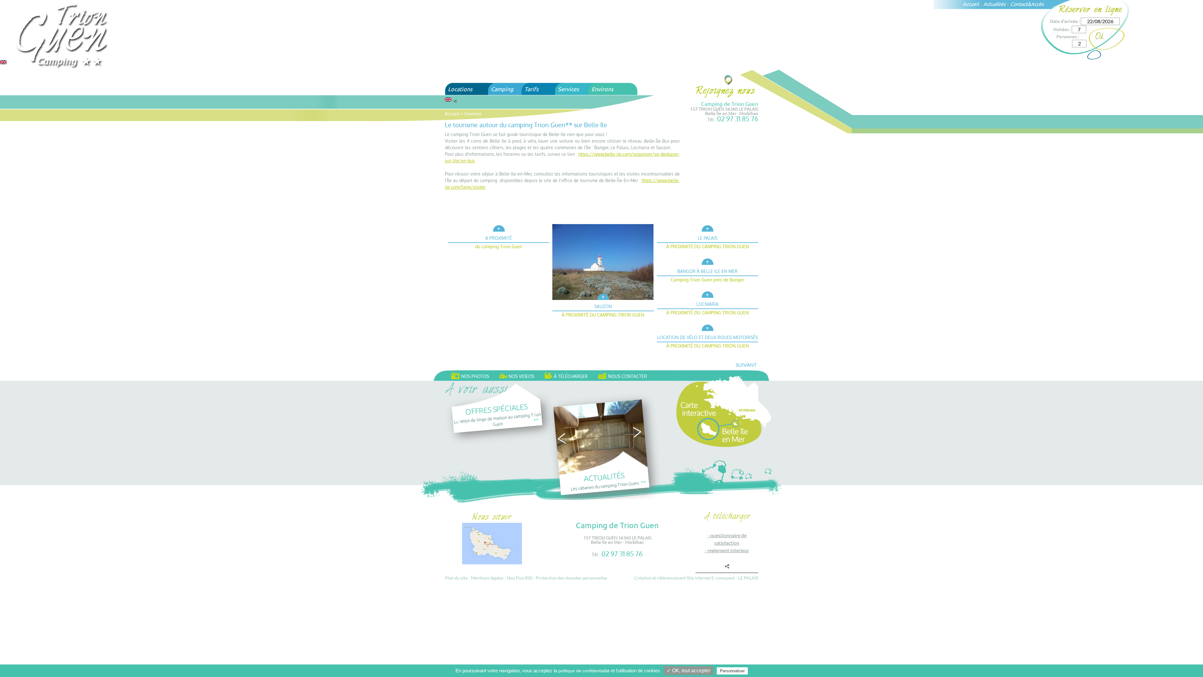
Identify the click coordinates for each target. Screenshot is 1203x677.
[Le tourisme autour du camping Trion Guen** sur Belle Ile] (62, 35)
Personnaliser (732, 671)
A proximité (498, 238)
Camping (502, 89)
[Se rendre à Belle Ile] (728, 80)
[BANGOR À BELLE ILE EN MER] (707, 261)
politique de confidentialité (584, 670)
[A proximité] (499, 228)
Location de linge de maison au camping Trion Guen (497, 419)
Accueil (971, 4)
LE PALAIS (707, 238)
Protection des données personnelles (571, 577)
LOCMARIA (707, 304)
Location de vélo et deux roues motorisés (707, 337)
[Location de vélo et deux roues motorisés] (707, 327)
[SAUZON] (603, 296)
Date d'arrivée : (1065, 21)
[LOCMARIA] (707, 294)
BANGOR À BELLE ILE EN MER (707, 271)
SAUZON (603, 306)
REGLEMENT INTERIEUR (728, 550)
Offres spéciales (496, 408)
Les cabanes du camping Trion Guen (604, 486)
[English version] (3, 62)
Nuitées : (1062, 29)
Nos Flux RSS (519, 577)
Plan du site (456, 577)
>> (536, 419)
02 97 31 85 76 (737, 118)
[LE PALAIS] (707, 228)
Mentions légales (487, 577)
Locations (460, 89)
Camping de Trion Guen (729, 103)
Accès (1037, 4)
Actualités (994, 4)
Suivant (746, 365)
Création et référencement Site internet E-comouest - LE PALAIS (696, 577)
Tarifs (531, 89)
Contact (1019, 4)
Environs (602, 89)
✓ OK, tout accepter (688, 670)
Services (568, 89)
